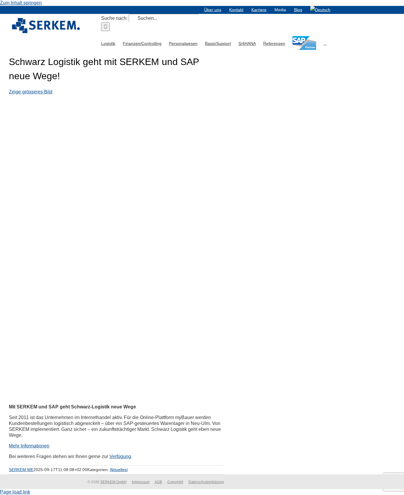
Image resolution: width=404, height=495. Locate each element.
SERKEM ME (21, 469)
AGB (158, 482)
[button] (325, 43)
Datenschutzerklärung (206, 482)
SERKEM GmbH (113, 482)
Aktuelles (118, 469)
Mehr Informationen (29, 445)
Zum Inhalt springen (21, 2)
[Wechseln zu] (320, 10)
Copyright (175, 482)
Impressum (141, 482)
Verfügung (120, 456)
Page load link (15, 491)
